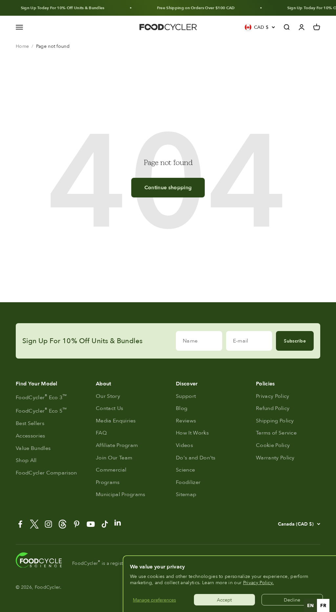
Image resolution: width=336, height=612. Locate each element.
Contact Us (109, 408)
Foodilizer (188, 482)
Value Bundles (33, 448)
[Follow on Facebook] (20, 524)
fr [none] (323, 605)
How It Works (192, 433)
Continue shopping (168, 187)
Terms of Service (276, 433)
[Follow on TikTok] (104, 524)
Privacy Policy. (258, 582)
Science (185, 470)
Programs (108, 482)
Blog (181, 408)
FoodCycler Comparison (46, 473)
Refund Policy (272, 408)
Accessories (30, 436)
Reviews (186, 421)
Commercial (111, 470)
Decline (292, 599)
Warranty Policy (275, 458)
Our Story (108, 396)
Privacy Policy (272, 396)
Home (22, 46)
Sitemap (186, 494)
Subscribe (295, 340)
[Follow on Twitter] (34, 524)
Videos (184, 445)
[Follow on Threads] (62, 524)
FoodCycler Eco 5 (41, 410)
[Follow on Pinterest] (76, 524)
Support (186, 396)
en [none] (310, 605)
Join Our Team (114, 458)
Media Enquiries (116, 421)
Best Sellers (30, 423)
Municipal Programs (120, 494)
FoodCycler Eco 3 (41, 396)
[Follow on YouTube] (90, 524)
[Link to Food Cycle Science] (39, 560)
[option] (323, 605)
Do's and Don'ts (196, 458)
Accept (224, 599)
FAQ (101, 433)
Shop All (26, 460)
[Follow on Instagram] (48, 524)
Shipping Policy (275, 421)
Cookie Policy (273, 445)
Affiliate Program (117, 445)
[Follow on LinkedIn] (118, 523)
